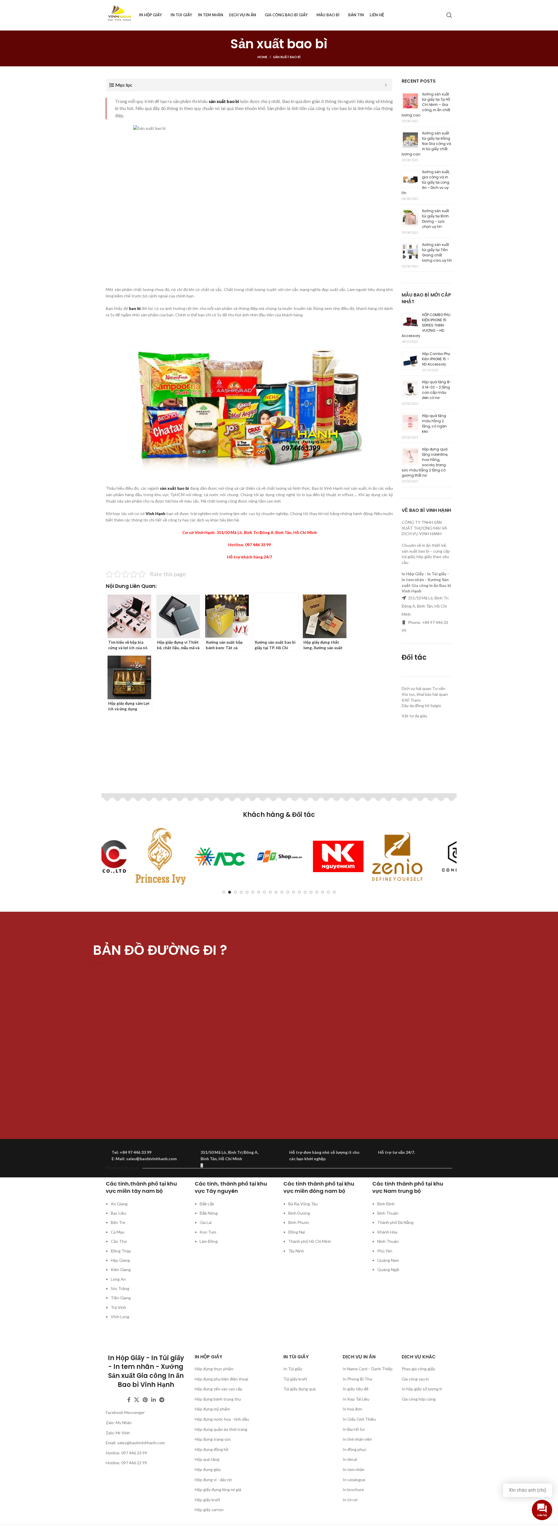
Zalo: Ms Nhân (119, 1422)
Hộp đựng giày (208, 1469)
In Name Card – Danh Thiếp (368, 1368)
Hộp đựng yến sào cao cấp (218, 1388)
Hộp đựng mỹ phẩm (212, 1408)
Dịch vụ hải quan (416, 688)
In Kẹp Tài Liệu (356, 1399)
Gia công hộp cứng (419, 1399)
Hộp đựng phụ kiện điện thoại (221, 1378)
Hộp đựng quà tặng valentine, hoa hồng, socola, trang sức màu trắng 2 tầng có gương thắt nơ (425, 462)
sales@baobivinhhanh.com (141, 1442)
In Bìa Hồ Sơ (354, 1429)
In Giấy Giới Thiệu (359, 1419)
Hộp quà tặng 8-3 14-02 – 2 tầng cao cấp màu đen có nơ (436, 389)
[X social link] (136, 1399)
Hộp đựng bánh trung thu (218, 1399)
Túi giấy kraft (295, 1378)
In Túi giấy (292, 1368)
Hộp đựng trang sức (213, 1439)
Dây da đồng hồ (416, 705)
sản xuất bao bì (224, 101)
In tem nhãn (353, 1469)
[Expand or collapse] (385, 84)
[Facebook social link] (129, 1399)
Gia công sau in (415, 1378)
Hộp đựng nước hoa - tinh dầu (222, 1419)
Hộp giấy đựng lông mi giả (218, 1489)
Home (262, 57)
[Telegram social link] (162, 1399)
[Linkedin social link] (153, 1399)
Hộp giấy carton (209, 1509)
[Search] (449, 15)
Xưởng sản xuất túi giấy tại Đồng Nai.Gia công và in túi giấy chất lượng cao (426, 144)
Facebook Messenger (125, 1412)
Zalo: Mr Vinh (118, 1432)
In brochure (353, 1489)
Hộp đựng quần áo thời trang (221, 1429)
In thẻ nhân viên (357, 1439)
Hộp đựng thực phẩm (214, 1368)
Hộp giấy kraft (207, 1499)
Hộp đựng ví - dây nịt (213, 1479)
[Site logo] (119, 14)
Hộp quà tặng (207, 1459)
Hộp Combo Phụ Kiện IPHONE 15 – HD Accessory (436, 359)
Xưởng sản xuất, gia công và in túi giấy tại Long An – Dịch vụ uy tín (426, 182)
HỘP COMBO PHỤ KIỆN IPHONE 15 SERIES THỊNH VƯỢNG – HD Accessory (426, 325)
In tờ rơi (350, 1499)
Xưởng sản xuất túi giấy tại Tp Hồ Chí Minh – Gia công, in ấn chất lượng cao (426, 105)
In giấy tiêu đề (356, 1388)
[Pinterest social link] (145, 1399)
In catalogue (354, 1479)
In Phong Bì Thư (357, 1378)
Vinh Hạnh (155, 513)
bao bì (135, 308)
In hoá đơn (352, 1408)
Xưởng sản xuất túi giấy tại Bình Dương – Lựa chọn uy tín (435, 218)
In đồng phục (354, 1449)
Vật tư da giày (414, 715)
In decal (350, 1459)
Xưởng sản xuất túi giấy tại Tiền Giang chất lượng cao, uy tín (437, 252)
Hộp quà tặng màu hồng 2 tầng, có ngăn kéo (434, 423)
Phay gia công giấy (418, 1368)
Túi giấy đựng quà (299, 1388)
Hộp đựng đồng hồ (211, 1449)
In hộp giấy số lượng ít (422, 1388)
